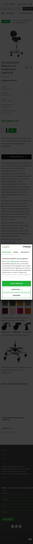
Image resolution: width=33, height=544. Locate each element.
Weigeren (16, 295)
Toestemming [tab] (6, 252)
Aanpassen (15, 289)
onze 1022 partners (13, 261)
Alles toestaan (16, 283)
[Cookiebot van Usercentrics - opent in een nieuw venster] (23, 247)
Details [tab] (16, 252)
